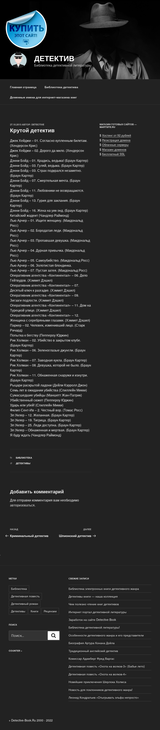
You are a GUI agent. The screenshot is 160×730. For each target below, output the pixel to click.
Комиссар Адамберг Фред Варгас (91, 658)
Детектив (54, 58)
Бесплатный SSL (113, 154)
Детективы (23, 463)
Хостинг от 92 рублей (116, 135)
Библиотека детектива (61, 87)
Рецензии (50, 611)
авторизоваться (22, 505)
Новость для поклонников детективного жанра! (100, 690)
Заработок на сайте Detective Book (92, 619)
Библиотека (24, 457)
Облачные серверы (115, 144)
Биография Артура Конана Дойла (92, 643)
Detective (37, 124)
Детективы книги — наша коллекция (93, 596)
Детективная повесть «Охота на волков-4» (97, 674)
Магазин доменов (114, 149)
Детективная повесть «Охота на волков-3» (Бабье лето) (107, 666)
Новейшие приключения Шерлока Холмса (97, 682)
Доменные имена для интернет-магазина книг (43, 97)
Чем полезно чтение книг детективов (94, 604)
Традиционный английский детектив (93, 651)
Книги (34, 611)
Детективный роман (24, 603)
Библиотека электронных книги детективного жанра (104, 588)
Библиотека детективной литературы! (94, 627)
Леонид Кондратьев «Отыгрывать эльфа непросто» (105, 697)
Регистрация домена (116, 140)
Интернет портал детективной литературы (97, 612)
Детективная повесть (25, 596)
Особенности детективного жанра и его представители (106, 635)
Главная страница (23, 87)
